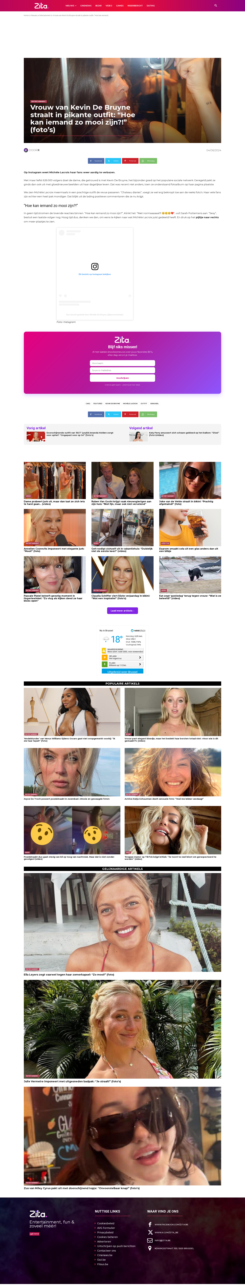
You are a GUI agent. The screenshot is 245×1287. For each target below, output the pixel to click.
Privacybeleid (105, 1232)
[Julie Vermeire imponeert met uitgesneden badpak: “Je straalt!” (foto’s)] (122, 1029)
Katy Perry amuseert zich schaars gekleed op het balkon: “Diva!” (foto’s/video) (184, 434)
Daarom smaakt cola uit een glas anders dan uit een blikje (188, 550)
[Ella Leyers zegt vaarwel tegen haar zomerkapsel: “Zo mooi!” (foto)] (122, 922)
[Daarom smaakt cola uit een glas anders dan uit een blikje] (190, 527)
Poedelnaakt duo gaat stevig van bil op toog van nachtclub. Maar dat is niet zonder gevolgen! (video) (69, 858)
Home (26, 15)
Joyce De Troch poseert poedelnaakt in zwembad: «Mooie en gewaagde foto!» (67, 799)
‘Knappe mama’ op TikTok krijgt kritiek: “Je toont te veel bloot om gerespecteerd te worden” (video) (170, 858)
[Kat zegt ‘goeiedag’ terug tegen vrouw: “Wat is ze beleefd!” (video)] (190, 574)
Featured (97, 404)
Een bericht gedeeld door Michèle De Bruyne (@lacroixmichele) (94, 314)
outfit (144, 404)
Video (28, 496)
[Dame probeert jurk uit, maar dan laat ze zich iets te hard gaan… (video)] (55, 480)
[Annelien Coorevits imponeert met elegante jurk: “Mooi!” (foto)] (55, 527)
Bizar (128, 734)
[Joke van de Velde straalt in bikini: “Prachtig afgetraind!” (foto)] (190, 480)
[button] (215, 5)
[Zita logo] (41, 5)
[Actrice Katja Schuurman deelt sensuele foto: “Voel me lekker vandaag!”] (173, 772)
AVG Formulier (106, 1228)
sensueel (154, 404)
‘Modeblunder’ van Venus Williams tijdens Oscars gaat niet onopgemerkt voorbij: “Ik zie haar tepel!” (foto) (69, 739)
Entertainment (45, 15)
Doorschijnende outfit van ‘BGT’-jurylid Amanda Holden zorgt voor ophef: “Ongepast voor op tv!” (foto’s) (80, 434)
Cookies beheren (107, 1237)
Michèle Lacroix (130, 404)
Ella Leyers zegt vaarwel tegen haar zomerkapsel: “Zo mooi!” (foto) (69, 974)
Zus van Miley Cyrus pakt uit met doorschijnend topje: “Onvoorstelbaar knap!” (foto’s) (82, 1188)
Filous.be (102, 1264)
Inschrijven (122, 378)
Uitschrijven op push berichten (116, 1246)
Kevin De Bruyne (112, 404)
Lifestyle (165, 543)
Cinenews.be (104, 1255)
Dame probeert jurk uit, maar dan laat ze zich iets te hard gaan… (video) (54, 502)
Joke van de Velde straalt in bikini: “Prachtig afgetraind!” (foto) (186, 502)
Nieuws (34, 15)
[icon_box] (167, 1224)
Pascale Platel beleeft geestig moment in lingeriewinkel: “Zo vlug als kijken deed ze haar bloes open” (53, 598)
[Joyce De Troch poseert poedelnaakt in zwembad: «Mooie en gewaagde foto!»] (72, 772)
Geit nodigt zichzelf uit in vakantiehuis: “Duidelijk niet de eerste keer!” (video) (122, 550)
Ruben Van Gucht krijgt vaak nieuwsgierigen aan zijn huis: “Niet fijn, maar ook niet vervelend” (121, 502)
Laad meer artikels (121, 610)
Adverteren (104, 1241)
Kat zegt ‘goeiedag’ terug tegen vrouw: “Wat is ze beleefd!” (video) (190, 597)
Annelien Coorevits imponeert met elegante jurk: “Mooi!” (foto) (54, 550)
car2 (88, 404)
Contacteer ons (106, 1250)
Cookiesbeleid (105, 1223)
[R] (26, 150)
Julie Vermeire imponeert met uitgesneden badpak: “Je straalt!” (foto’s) (72, 1081)
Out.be (101, 1259)
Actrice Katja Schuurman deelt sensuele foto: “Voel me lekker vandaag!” (164, 799)
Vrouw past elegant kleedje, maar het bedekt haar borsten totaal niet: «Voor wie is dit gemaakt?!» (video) (171, 739)
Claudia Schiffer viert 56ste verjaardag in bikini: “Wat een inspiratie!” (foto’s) (120, 597)
